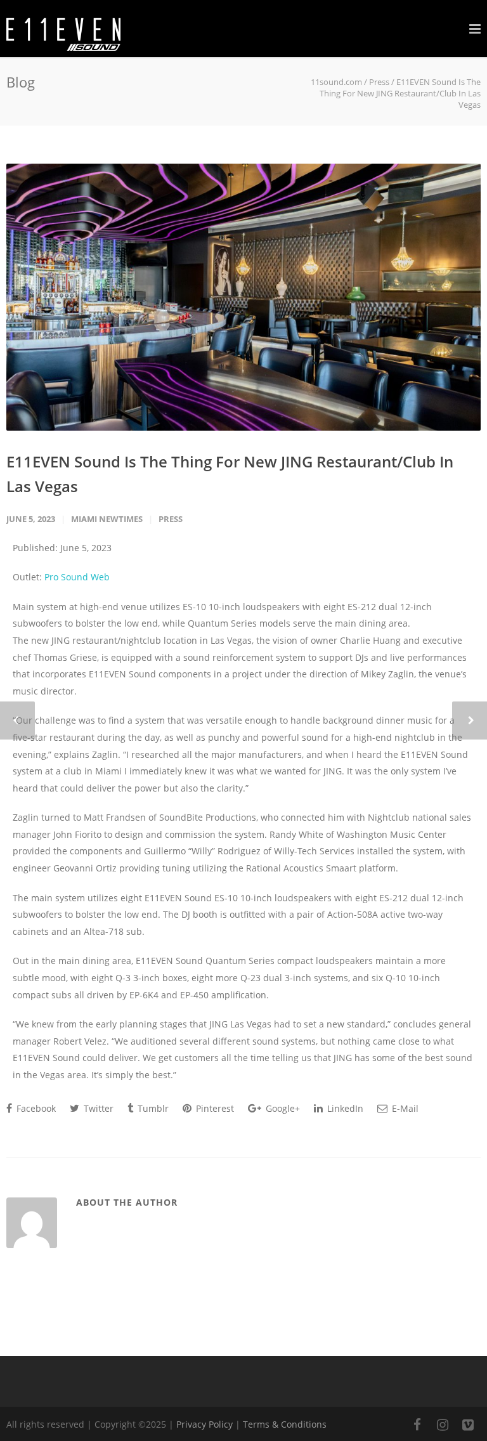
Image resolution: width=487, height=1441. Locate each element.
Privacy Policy (204, 1424)
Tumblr (152, 1108)
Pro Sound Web (77, 577)
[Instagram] (442, 1424)
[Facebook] (417, 1424)
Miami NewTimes (107, 519)
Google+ (281, 1108)
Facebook (35, 1108)
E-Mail (404, 1108)
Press (379, 82)
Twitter (97, 1108)
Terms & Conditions (285, 1424)
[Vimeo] (468, 1424)
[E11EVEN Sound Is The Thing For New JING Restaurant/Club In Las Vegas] (243, 297)
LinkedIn (344, 1108)
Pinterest (213, 1108)
